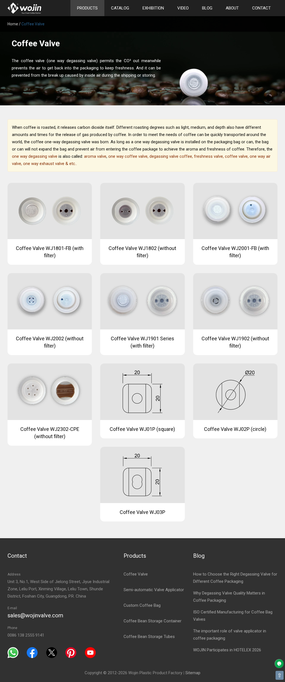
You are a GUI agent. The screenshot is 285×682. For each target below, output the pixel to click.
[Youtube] (90, 652)
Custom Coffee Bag (142, 605)
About (232, 8)
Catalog (120, 8)
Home (13, 24)
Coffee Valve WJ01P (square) (142, 429)
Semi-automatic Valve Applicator (154, 589)
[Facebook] (32, 652)
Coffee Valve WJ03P (142, 512)
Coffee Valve (136, 574)
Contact (261, 8)
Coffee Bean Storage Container (152, 620)
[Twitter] (51, 652)
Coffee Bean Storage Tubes (149, 636)
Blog (207, 8)
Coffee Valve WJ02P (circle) (235, 429)
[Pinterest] (70, 652)
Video (183, 8)
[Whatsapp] (13, 652)
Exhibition (153, 8)
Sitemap (192, 672)
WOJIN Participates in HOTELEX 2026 (227, 649)
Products (87, 8)
